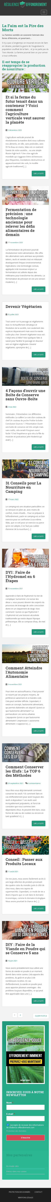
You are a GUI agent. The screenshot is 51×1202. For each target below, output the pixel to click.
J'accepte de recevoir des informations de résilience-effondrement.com (25, 1126)
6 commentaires (34, 783)
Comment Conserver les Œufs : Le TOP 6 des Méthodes (25, 771)
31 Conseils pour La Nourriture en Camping (23, 487)
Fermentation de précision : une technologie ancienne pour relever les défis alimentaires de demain (21, 222)
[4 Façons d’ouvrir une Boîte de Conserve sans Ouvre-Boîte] (25, 376)
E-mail (10, 1114)
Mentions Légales (25, 1197)
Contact (38, 1192)
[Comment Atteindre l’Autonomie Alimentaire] (25, 653)
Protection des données (16, 1131)
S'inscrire (25, 1137)
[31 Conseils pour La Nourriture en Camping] (25, 468)
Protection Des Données (19, 1192)
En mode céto (12, 1166)
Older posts (40, 1016)
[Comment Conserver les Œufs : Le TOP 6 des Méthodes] (25, 752)
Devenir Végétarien (24, 306)
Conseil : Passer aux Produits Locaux (24, 861)
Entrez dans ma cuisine (16, 1171)
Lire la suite (39, 173)
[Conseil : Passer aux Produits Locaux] (25, 845)
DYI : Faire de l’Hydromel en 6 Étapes (20, 576)
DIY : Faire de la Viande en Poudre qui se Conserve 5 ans (25, 948)
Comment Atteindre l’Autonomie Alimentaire (24, 672)
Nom (9, 1102)
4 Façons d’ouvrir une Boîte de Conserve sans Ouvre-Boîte (25, 395)
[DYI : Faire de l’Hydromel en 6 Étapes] (25, 558)
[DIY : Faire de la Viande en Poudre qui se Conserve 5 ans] (25, 930)
